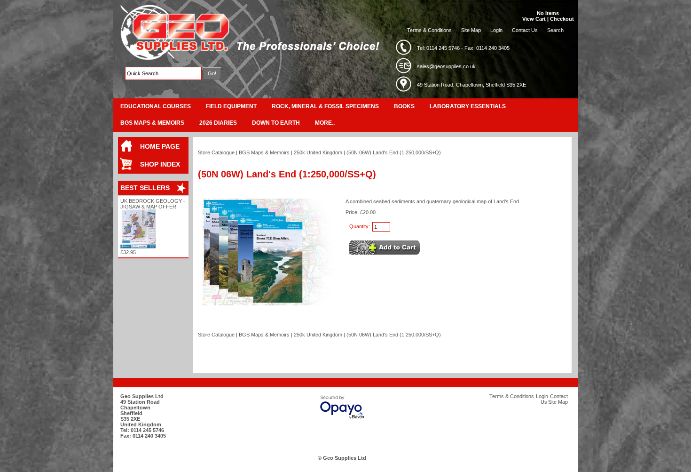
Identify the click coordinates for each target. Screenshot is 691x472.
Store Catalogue (216, 152)
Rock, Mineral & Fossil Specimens (325, 106)
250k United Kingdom (318, 152)
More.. (325, 123)
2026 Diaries (218, 123)
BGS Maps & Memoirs (152, 123)
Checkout (562, 19)
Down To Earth (276, 123)
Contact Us (525, 30)
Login (496, 30)
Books (404, 106)
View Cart (534, 19)
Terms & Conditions (429, 30)
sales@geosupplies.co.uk (446, 66)
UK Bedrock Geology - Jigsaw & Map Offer (152, 203)
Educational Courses (155, 106)
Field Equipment (231, 106)
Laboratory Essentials (468, 106)
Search (555, 30)
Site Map (471, 30)
